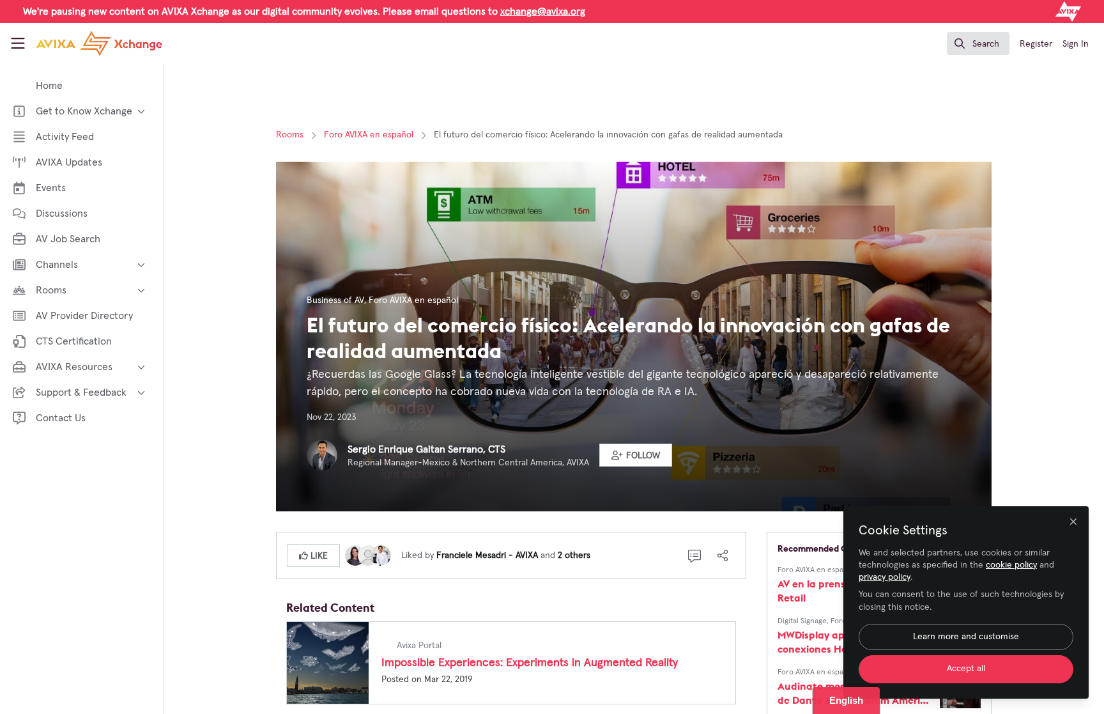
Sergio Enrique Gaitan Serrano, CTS (426, 449)
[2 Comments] (694, 555)
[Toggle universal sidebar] (18, 43)
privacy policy (884, 577)
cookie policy (1011, 565)
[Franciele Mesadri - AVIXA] (355, 555)
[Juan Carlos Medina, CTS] (381, 555)
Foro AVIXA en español (368, 134)
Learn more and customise (966, 636)
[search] (978, 43)
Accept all (966, 668)
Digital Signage (802, 621)
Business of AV (335, 300)
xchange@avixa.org (542, 11)
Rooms (289, 134)
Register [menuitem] (1036, 44)
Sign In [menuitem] (1075, 44)
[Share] (722, 555)
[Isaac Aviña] (368, 555)
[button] (635, 455)
